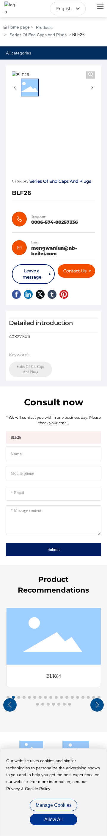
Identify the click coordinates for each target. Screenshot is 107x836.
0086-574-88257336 (54, 222)
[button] (8, 697)
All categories (18, 53)
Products (44, 27)
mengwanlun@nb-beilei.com (54, 251)
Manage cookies (54, 805)
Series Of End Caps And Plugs (38, 34)
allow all (53, 819)
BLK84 (53, 676)
